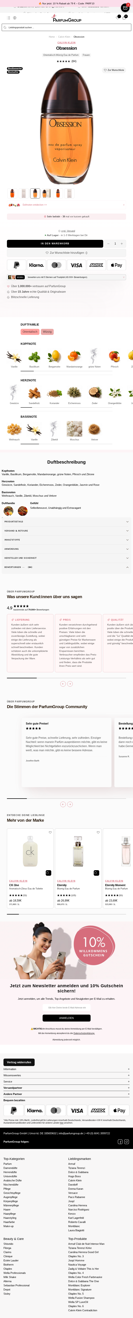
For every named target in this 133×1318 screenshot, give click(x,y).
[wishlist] (117, 17)
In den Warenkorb (55, 243)
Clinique (7, 1256)
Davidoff (73, 1184)
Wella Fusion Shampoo (81, 1297)
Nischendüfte (10, 1184)
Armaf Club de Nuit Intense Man (86, 1243)
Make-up (8, 1226)
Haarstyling (9, 1217)
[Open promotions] (125, 7)
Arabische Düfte (12, 1180)
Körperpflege (10, 1201)
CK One (14, 885)
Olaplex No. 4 (76, 1272)
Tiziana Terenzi (76, 1167)
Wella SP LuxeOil (78, 1302)
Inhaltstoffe (12, 540)
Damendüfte (10, 1167)
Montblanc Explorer (79, 1285)
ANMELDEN (66, 1018)
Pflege (7, 1188)
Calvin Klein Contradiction (82, 1310)
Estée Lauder (11, 1260)
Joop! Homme (76, 1260)
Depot (6, 1289)
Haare (6, 1209)
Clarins (7, 1252)
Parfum (7, 1163)
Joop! (71, 1201)
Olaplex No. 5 (76, 1293)
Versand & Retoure (16, 531)
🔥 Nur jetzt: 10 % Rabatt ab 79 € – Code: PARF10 (66, 3)
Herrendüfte (10, 1172)
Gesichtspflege (11, 1192)
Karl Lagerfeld (76, 1217)
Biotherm (8, 1264)
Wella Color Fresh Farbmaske (85, 1277)
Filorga (7, 1247)
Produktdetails (14, 521)
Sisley (6, 1293)
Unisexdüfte (10, 1176)
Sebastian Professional (16, 1285)
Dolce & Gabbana (78, 1172)
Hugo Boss (74, 1176)
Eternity (62, 885)
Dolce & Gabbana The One (83, 1281)
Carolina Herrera (77, 1205)
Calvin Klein (64, 37)
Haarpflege (9, 1213)
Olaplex (7, 1268)
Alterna (7, 1281)
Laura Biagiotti (76, 1230)
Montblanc (74, 1226)
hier (62, 1123)
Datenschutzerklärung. (84, 1033)
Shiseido (8, 1243)
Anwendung (12, 549)
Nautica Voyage (77, 1264)
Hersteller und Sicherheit (21, 558)
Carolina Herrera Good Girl (83, 1252)
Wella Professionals (14, 1272)
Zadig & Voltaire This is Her (83, 1268)
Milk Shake (9, 1277)
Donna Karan (75, 1188)
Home (52, 37)
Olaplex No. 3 (76, 1256)
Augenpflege (10, 1197)
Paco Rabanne (76, 1197)
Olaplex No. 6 (76, 1306)
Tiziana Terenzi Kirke (80, 1247)
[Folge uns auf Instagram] (127, 1142)
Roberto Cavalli (77, 1222)
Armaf (71, 1163)
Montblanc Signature (79, 1289)
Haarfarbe (9, 1222)
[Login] (15, 18)
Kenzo (72, 1213)
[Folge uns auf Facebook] (120, 1142)
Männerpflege (11, 1205)
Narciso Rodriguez (78, 1209)
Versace (73, 1192)
